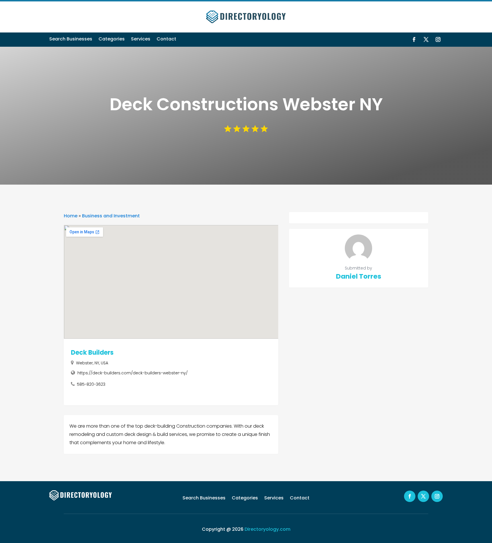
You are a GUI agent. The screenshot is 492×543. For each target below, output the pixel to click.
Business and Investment (111, 216)
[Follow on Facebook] (414, 39)
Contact (166, 39)
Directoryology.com (267, 529)
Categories (112, 39)
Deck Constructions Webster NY (246, 104)
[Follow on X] (426, 39)
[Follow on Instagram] (438, 39)
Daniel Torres (358, 276)
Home (70, 216)
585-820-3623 (91, 384)
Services (140, 39)
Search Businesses (70, 39)
